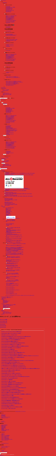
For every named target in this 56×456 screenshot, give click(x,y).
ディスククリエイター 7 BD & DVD (11, 20)
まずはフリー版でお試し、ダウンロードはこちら (13, 218)
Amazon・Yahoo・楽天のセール (7, 312)
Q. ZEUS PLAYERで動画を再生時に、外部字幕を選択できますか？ (10, 400)
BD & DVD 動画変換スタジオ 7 (10, 57)
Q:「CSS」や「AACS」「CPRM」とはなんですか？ (8, 408)
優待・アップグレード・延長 (7, 94)
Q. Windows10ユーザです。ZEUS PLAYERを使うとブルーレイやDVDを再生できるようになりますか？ (15, 376)
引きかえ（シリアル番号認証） (6, 435)
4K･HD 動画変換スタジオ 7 (10, 56)
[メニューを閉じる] (0, 101)
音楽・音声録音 (8, 210)
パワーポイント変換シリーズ (5, 446)
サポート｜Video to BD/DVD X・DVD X (7, 439)
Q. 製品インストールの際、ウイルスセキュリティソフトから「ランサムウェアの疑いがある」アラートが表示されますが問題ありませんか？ (20, 368)
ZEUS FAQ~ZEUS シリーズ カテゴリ (20, 411)
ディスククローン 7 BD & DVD (10, 60)
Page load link (1, 455)
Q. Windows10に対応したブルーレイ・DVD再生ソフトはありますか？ (10, 373)
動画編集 (7, 214)
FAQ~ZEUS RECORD (3, 325)
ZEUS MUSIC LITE (9, 9)
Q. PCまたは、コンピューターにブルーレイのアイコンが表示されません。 (11, 331)
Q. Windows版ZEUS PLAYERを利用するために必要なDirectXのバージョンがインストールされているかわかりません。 (17, 360)
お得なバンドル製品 (11, 217)
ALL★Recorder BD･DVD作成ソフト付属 (11, 39)
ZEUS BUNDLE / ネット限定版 (10, 108)
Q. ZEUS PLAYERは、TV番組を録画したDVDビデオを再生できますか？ (11, 384)
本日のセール (3, 163)
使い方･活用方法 (4, 88)
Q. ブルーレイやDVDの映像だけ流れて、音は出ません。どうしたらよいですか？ (12, 363)
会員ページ (3, 166)
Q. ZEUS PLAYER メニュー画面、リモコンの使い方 (8, 381)
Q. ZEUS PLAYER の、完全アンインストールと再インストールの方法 (11, 333)
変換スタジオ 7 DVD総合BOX (10, 17)
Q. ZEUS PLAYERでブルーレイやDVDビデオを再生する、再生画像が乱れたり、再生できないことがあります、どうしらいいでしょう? (20, 355)
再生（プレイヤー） (9, 208)
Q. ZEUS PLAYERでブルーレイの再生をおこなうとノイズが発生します (11, 344)
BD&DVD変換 (3, 427)
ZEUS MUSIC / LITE (9, 110)
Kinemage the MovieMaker (9, 127)
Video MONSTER (8, 151)
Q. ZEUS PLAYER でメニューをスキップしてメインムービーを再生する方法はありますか (13, 387)
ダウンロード (3, 87)
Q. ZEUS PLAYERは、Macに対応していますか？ (8, 371)
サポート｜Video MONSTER (5, 438)
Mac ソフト (4, 135)
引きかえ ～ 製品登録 (6, 89)
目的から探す (5, 2)
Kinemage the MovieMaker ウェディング (11, 128)
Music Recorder (8, 22)
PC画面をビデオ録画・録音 (5, 429)
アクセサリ (4, 154)
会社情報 (3, 450)
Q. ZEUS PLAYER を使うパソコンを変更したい (7, 405)
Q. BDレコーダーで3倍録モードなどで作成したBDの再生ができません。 (11, 392)
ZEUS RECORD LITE (9, 8)
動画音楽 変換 (8, 212)
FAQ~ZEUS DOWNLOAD (3, 322)
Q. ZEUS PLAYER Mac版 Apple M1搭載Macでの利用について (9, 341)
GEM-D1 (7, 157)
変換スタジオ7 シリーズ (6, 300)
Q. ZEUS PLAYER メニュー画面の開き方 (7, 379)
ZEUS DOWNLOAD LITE (10, 10)
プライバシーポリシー (5, 451)
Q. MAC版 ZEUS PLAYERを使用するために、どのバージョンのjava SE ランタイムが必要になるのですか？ (16, 336)
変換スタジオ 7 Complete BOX (10, 16)
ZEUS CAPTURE (8, 112)
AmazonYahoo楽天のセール (7, 93)
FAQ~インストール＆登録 (3, 319)
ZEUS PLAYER (8, 6)
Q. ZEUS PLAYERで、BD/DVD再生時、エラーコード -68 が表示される (11, 347)
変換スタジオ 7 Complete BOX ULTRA (11, 15)
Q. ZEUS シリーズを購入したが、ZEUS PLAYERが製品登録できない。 (11, 339)
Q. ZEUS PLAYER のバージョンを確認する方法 (7, 349)
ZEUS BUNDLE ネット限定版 (10, 7)
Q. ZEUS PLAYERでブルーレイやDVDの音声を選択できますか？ (10, 389)
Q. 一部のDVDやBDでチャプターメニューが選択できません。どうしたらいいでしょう (13, 365)
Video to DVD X (8, 27)
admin (0, 411)
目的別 (4, 206)
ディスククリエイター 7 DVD (10, 21)
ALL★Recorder (8, 68)
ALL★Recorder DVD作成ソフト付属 (11, 40)
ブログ (2, 91)
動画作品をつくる (8, 215)
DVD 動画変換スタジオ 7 (9, 19)
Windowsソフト (5, 104)
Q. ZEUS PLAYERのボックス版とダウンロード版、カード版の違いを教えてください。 (13, 352)
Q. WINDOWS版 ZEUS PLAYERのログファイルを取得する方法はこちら (11, 403)
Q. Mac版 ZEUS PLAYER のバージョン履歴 (7, 395)
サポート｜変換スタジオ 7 (5, 437)
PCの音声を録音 (4, 430)
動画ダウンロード (8, 209)
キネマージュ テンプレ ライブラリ (11, 35)
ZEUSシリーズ (4, 414)
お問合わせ (3, 433)
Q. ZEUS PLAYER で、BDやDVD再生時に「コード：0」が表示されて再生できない (12, 357)
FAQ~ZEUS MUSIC (2, 324)
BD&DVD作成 (3, 426)
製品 (2, 102)
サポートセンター (5, 90)
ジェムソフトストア (6, 311)
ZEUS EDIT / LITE (8, 111)
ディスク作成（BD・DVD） (10, 207)
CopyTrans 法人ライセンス (5, 443)
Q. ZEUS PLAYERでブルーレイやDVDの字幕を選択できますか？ (10, 397)
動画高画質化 (3, 415)
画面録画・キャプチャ (10, 211)
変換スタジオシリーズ (5, 447)
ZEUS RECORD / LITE (9, 109)
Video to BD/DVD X (8, 26)
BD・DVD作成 (4, 416)
